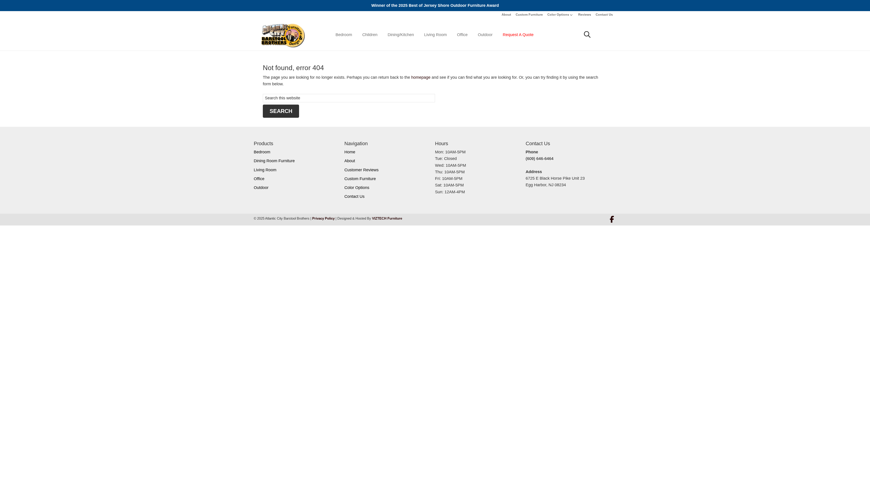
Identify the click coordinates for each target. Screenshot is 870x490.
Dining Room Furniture (274, 161)
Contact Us (604, 14)
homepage (420, 77)
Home (349, 152)
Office (462, 34)
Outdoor (485, 34)
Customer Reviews (361, 170)
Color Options (558, 14)
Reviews (584, 14)
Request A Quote (518, 34)
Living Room (435, 34)
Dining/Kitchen (401, 34)
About (506, 14)
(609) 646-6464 (539, 158)
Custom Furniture (529, 14)
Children (369, 34)
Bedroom (344, 34)
